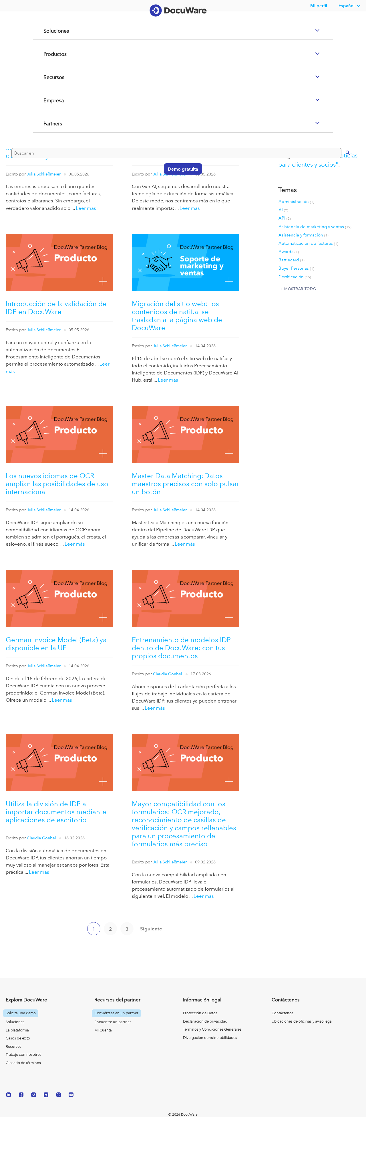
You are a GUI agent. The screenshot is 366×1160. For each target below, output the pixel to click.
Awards (289, 251)
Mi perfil (318, 5)
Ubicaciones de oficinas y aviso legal (302, 1021)
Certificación (295, 276)
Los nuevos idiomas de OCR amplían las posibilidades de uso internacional (57, 484)
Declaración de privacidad (205, 1021)
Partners (45, 146)
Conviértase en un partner (116, 1013)
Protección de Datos (200, 1013)
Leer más (86, 208)
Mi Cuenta (103, 1030)
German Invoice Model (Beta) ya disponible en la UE (56, 644)
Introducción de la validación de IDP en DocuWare (56, 307)
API (285, 218)
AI (283, 209)
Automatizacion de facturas (308, 243)
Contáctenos (282, 1013)
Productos (48, 77)
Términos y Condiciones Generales (212, 1029)
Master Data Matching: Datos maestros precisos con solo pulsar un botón (185, 484)
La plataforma (17, 1030)
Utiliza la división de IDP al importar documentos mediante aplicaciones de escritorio (56, 812)
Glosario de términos (23, 1063)
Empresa (46, 123)
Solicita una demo (21, 1013)
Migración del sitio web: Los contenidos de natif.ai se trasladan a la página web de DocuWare (177, 315)
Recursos (47, 100)
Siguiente (151, 929)
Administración (296, 201)
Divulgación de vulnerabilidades (210, 1037)
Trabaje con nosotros (23, 1054)
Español (347, 5)
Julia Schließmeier (44, 330)
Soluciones (49, 53)
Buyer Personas (296, 268)
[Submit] (342, 174)
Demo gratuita (180, 191)
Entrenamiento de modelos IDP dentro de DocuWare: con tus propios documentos (181, 648)
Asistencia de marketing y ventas (315, 226)
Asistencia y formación (304, 235)
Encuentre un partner (112, 1022)
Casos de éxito (18, 1038)
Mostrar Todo (300, 288)
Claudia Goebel (167, 674)
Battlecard (292, 260)
